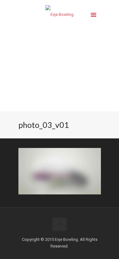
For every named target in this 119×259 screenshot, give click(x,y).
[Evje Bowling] (59, 16)
